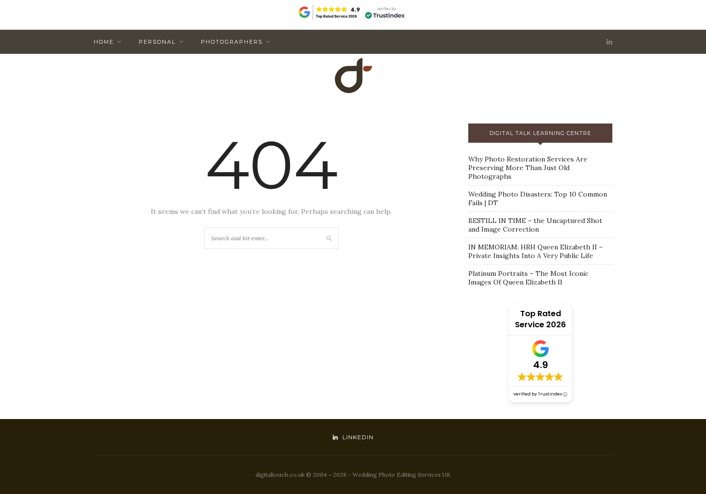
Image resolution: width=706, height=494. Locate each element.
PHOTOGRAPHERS (232, 41)
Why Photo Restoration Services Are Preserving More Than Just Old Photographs (527, 168)
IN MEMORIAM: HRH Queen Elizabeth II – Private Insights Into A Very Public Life (535, 251)
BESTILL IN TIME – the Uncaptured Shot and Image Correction (535, 225)
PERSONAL (157, 41)
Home (104, 41)
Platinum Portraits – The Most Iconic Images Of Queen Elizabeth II (528, 277)
